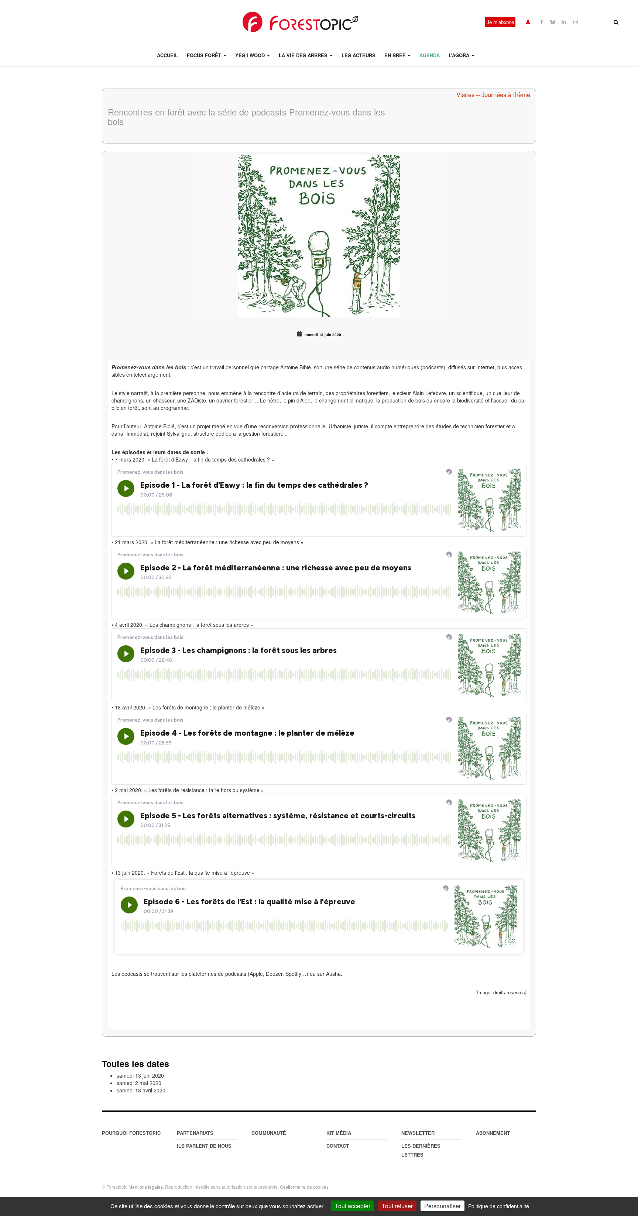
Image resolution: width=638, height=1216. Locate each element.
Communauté (268, 1132)
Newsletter (418, 1132)
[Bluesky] (552, 21)
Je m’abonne (500, 21)
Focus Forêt (205, 55)
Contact (337, 1145)
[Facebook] (541, 21)
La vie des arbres (304, 55)
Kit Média (338, 1132)
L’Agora (460, 55)
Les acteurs (358, 55)
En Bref (395, 55)
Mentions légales (145, 1187)
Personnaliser (442, 1206)
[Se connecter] (528, 21)
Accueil (167, 55)
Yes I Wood (250, 55)
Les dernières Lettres (420, 1150)
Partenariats (195, 1132)
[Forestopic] (301, 22)
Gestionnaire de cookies (304, 1187)
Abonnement (493, 1132)
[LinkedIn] (563, 21)
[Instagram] (575, 21)
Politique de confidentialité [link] (498, 1206)
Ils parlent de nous (204, 1145)
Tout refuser (397, 1206)
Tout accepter (352, 1206)
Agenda (429, 55)
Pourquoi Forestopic (131, 1132)
